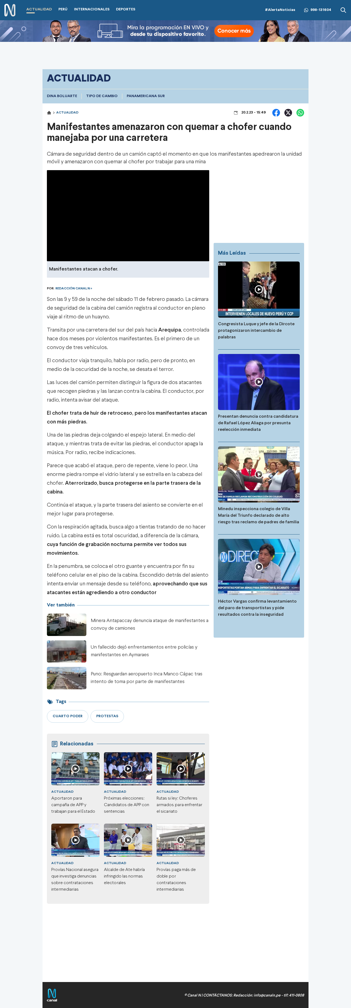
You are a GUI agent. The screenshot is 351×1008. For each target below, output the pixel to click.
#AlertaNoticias (280, 10)
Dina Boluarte (62, 96)
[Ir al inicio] (9, 10)
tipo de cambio (102, 96)
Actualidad (67, 112)
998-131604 (320, 10)
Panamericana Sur (146, 96)
